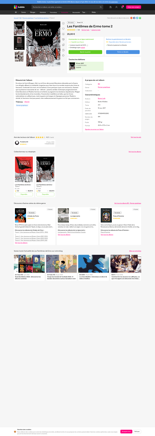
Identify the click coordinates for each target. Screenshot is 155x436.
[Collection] (110, 7)
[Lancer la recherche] (100, 7)
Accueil (16, 18)
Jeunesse (43, 12)
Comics (23, 12)
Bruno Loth (101, 98)
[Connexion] (116, 7)
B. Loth (17, 189)
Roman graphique (28, 18)
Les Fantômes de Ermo (42, 18)
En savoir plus (113, 2)
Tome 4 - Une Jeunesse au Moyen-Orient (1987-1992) (31, 236)
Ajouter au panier (85, 52)
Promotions (53, 12)
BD (16, 12)
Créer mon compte (134, 7)
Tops (83, 12)
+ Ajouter (27, 102)
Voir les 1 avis (85, 30)
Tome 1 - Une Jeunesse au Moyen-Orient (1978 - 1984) (31, 232)
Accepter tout (126, 431)
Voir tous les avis (136, 137)
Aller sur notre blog (135, 251)
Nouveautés (76, 12)
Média (94, 12)
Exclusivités (64, 12)
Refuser (137, 431)
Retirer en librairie (122, 52)
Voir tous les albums (135, 151)
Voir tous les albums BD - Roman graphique (127, 203)
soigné (83, 47)
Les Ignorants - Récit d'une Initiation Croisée (72, 232)
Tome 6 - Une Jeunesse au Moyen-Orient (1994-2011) (31, 240)
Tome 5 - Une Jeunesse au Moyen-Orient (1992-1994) (31, 238)
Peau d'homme (105, 232)
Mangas (32, 12)
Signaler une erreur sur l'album (94, 129)
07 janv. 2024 (50, 142)
